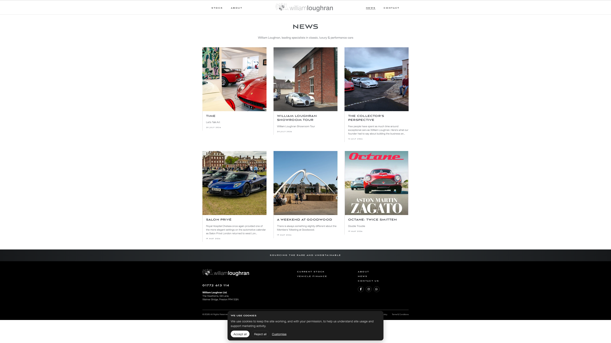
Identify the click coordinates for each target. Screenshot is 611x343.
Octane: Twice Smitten (372, 220)
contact (391, 8)
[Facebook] (361, 289)
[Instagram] (369, 289)
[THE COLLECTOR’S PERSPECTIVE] (376, 79)
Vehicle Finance (312, 276)
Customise (279, 334)
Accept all (240, 334)
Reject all (260, 334)
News (362, 276)
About (236, 8)
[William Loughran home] (304, 7)
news (371, 8)
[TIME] (234, 79)
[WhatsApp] (376, 289)
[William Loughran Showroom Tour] (306, 79)
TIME (211, 116)
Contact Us (368, 281)
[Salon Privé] (234, 183)
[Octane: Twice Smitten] (376, 183)
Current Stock (311, 272)
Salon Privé (219, 220)
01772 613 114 (216, 285)
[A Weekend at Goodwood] (306, 183)
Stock (217, 8)
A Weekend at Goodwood (304, 220)
